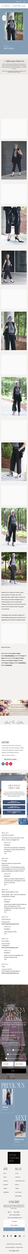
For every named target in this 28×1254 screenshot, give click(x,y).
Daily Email (18, 1050)
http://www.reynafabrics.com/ (10, 947)
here (13, 653)
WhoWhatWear (9, 655)
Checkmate (8, 665)
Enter (13, 1070)
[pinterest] (11, 1236)
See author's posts (10, 759)
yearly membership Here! (14, 812)
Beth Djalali (5, 742)
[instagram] (4, 1236)
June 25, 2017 (7, 842)
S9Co (14, 1250)
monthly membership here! (14, 802)
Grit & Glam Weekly (15, 1054)
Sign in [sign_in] (17, 1)
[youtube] (15, 1236)
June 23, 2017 (5, 938)
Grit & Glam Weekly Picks (15, 1058)
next (21, 1119)
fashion (6, 46)
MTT (18, 1250)
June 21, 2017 (5, 858)
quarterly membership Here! (14, 807)
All (10, 1050)
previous (12, 1086)
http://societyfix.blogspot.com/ (10, 924)
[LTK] (20, 1236)
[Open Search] (24, 1)
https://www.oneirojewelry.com (10, 973)
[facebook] (7, 1236)
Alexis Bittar (22, 663)
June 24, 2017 (5, 964)
